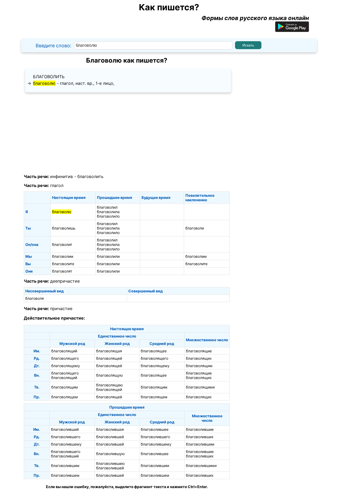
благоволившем (65, 475)
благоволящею (109, 385)
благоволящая (109, 351)
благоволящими (200, 387)
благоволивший (65, 429)
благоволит (62, 244)
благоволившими (201, 465)
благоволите (63, 263)
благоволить (48, 76)
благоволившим (200, 444)
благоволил (107, 207)
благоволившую (110, 453)
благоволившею (110, 463)
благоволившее (154, 429)
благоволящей (109, 358)
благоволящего (65, 358)
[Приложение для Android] (292, 29)
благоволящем (64, 397)
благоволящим (199, 365)
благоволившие (200, 429)
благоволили (108, 256)
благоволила (108, 211)
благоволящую (109, 375)
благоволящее (154, 351)
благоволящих (199, 358)
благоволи (194, 228)
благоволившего (65, 436)
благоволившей (110, 436)
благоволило (108, 216)
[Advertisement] (126, 133)
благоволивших (200, 436)
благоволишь (64, 228)
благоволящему (65, 365)
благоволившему (66, 444)
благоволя (34, 298)
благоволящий (64, 351)
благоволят (62, 271)
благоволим (62, 256)
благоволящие (199, 351)
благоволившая (110, 429)
